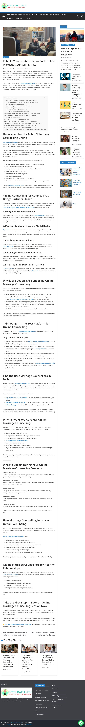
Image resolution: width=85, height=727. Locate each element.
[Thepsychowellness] (3, 16)
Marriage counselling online (10, 142)
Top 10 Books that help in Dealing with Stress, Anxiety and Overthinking (77, 117)
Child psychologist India (41, 707)
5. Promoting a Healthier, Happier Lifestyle (18, 111)
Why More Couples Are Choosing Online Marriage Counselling (22, 113)
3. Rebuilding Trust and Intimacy (15, 108)
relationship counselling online (16, 185)
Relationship (54, 14)
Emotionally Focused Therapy (14, 402)
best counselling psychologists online (38, 342)
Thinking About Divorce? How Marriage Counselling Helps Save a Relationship (9, 660)
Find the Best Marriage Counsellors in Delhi (17, 119)
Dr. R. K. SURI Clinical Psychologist (22, 68)
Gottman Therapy (10, 405)
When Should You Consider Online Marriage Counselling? (21, 121)
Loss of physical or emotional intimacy (16, 440)
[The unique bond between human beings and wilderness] (65, 153)
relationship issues (39, 215)
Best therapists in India (41, 690)
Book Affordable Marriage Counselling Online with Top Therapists (43, 634)
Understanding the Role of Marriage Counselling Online (20, 100)
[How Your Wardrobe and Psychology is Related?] (65, 140)
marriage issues (40, 349)
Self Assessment (39, 714)
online (23, 331)
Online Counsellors (8, 246)
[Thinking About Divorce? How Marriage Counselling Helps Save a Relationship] (9, 645)
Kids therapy (44, 14)
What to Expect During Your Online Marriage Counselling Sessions (23, 123)
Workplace (19, 18)
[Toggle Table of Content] (44, 98)
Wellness (72, 44)
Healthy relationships (8, 268)
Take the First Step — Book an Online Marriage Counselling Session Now (26, 129)
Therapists (38, 693)
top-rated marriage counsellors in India (21, 299)
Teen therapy (38, 704)
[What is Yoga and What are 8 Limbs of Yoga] (65, 106)
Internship (10, 18)
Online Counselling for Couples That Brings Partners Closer (21, 102)
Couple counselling (40, 697)
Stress (74, 204)
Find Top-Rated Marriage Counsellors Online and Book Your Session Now (15, 634)
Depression (6, 230)
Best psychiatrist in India (42, 700)
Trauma (63, 14)
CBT (25, 398)
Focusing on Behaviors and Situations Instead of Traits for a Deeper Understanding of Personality (77, 91)
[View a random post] (82, 16)
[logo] (16, 688)
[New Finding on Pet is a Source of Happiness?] (72, 36)
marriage (6, 57)
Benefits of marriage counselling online (13, 536)
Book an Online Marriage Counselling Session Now (18, 624)
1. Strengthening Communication (16, 104)
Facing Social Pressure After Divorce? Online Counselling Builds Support (48, 659)
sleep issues (34, 271)
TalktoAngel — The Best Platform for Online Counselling (20, 115)
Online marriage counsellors (10, 574)
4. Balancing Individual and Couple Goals (17, 109)
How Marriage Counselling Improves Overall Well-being (20, 125)
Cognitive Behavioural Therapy (14, 398)
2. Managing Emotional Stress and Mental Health (20, 106)
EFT (24, 402)
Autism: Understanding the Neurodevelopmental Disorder (69, 128)
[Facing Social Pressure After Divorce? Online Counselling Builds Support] (48, 645)
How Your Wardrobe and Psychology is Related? (76, 139)
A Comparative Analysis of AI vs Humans (76, 76)
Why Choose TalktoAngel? (14, 117)
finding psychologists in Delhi (23, 383)
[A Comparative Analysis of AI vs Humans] (65, 78)
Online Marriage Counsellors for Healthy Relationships (20, 127)
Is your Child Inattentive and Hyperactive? (77, 182)
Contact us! (29, 18)
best (20, 331)
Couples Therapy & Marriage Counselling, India (22, 14)
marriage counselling (30, 331)
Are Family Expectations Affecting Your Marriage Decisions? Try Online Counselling (27, 662)
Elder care (38, 711)
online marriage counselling (28, 83)
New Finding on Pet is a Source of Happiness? (71, 51)
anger (10, 230)
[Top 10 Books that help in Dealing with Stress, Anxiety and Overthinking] (65, 118)
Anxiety (54, 685)
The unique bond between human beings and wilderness (76, 151)
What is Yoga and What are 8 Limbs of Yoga (77, 104)
